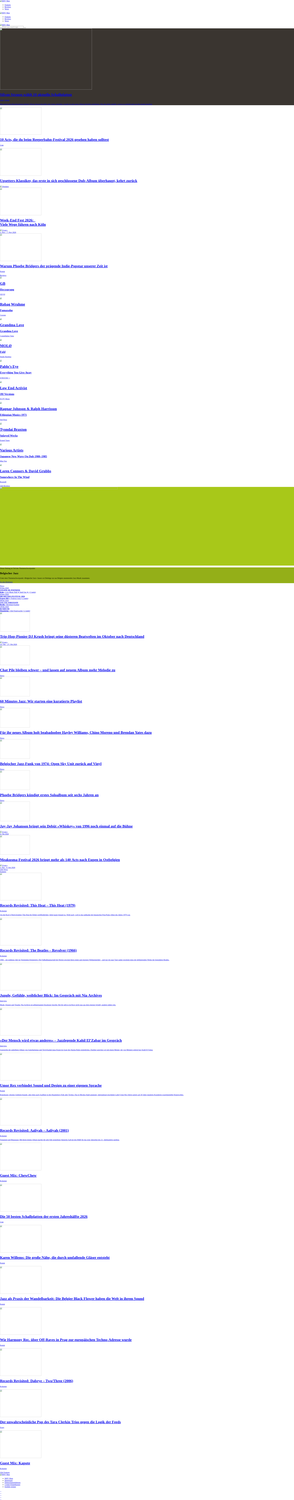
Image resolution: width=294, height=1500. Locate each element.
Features (8, 5)
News (7, 9)
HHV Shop (9, 1478)
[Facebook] (0, 1493)
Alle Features (5, 1472)
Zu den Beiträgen (6, 582)
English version (10, 1487)
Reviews (8, 7)
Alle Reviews (5, 486)
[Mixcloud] (0, 1497)
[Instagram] (0, 1491)
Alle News (4, 870)
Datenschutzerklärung (12, 1483)
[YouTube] (0, 1495)
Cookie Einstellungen (12, 1485)
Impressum (9, 1481)
